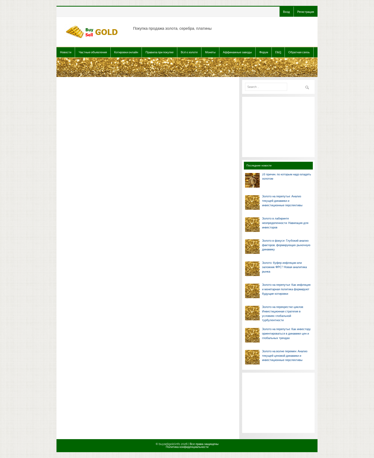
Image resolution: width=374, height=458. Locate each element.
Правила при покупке (160, 52)
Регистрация (305, 12)
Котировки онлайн (126, 52)
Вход (286, 12)
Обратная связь (299, 52)
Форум (263, 52)
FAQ (278, 52)
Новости (65, 52)
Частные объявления (93, 52)
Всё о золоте (189, 52)
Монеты (210, 52)
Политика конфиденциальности (187, 447)
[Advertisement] (278, 127)
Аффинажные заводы (237, 52)
